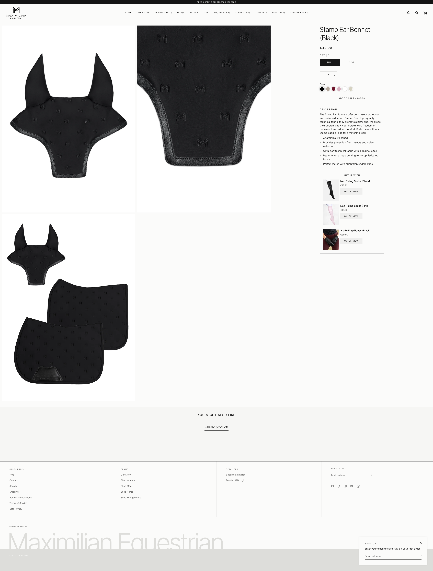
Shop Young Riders (131, 497)
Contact (13, 480)
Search (13, 486)
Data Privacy (15, 508)
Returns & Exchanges (20, 497)
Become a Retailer (235, 474)
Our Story (126, 474)
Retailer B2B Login (235, 480)
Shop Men (126, 486)
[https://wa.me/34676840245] (358, 483)
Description (328, 109)
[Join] (418, 555)
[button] (163, 12)
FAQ (11, 474)
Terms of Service (18, 503)
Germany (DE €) (18, 527)
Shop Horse (127, 491)
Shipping (14, 491)
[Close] (422, 543)
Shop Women (128, 480)
